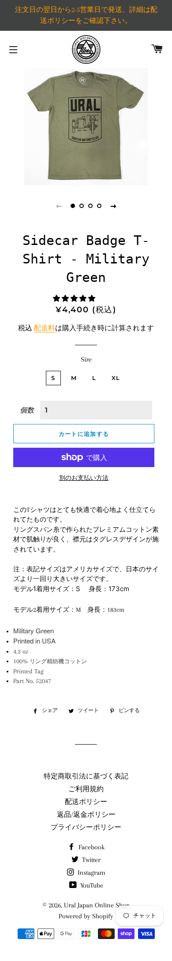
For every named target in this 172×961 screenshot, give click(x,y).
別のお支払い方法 (83, 478)
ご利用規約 (86, 789)
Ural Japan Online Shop (97, 905)
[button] (75, 299)
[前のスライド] (58, 206)
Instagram (90, 873)
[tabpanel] (86, 125)
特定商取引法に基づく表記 (86, 776)
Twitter (90, 860)
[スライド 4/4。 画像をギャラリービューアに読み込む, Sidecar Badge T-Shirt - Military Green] (99, 205)
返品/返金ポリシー (86, 814)
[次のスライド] (113, 206)
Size (86, 359)
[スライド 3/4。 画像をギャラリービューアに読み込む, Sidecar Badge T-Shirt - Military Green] (90, 205)
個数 (27, 410)
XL (116, 377)
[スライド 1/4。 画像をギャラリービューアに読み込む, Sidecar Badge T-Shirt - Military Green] (72, 205)
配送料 (44, 328)
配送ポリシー (86, 802)
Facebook (91, 847)
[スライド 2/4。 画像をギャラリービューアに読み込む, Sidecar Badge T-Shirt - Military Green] (81, 205)
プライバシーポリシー (86, 827)
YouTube (91, 885)
